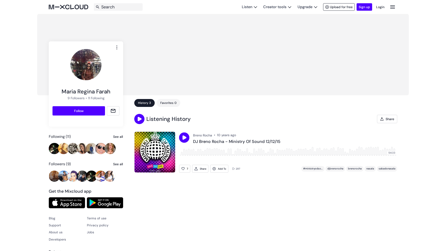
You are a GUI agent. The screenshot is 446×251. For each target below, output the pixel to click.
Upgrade (305, 6)
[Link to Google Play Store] (105, 202)
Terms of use (96, 218)
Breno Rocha (202, 135)
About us (55, 232)
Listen (247, 6)
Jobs (90, 232)
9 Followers (76, 98)
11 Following (96, 98)
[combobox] (117, 47)
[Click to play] (184, 137)
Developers (57, 239)
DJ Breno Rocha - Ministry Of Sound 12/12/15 (236, 141)
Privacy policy (97, 225)
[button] (139, 119)
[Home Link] (68, 7)
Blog (52, 218)
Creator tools (274, 6)
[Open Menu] (393, 7)
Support (55, 225)
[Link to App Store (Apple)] (67, 202)
